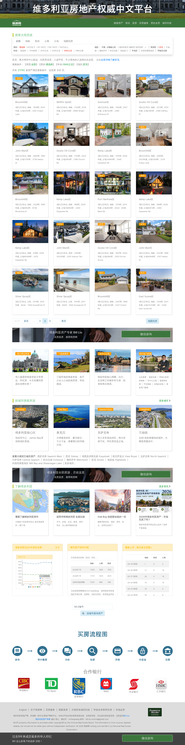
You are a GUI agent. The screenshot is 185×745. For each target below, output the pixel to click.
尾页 (63, 321)
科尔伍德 (113, 51)
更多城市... (70, 463)
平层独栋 (147, 384)
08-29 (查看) (132, 564)
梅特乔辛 (103, 51)
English (23, 709)
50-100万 (42, 47)
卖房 (134, 23)
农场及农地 (158, 384)
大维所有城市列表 (80, 709)
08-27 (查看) (132, 576)
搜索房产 (118, 23)
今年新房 (33, 51)
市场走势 (120, 709)
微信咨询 (146, 334)
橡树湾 (132, 47)
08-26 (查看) (132, 582)
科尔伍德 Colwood (53, 459)
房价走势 (155, 23)
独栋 (27, 41)
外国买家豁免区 (147, 51)
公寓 (47, 41)
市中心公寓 (152, 381)
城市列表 (167, 23)
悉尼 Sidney (72, 456)
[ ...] (132, 47)
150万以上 (64, 47)
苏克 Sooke (97, 459)
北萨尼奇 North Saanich (153, 456)
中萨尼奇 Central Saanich (25, 459)
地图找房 (68, 41)
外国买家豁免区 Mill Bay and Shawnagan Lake (37, 463)
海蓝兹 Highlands (116, 459)
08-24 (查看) (132, 595)
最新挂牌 (152, 377)
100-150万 (52, 47)
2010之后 (44, 51)
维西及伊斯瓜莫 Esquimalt (96, 456)
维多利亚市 (124, 47)
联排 (37, 41)
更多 (57, 547)
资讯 (127, 23)
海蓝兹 (123, 51)
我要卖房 (63, 709)
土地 (56, 41)
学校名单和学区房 (103, 709)
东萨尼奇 (139, 47)
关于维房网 (36, 709)
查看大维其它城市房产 (23, 456)
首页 (26, 321)
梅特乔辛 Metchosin (77, 459)
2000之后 (56, 51)
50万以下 (31, 47)
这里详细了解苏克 (110, 59)
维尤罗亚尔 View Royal (124, 456)
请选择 (23, 51)
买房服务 (143, 23)
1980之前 (79, 51)
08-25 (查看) (132, 589)
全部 (18, 41)
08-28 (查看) (132, 570)
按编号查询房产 (95, 613)
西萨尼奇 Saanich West (49, 456)
